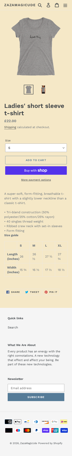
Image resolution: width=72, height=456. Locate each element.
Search (13, 327)
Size (8, 140)
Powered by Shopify (50, 443)
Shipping (10, 127)
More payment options (36, 179)
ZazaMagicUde (20, 5)
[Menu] (65, 5)
